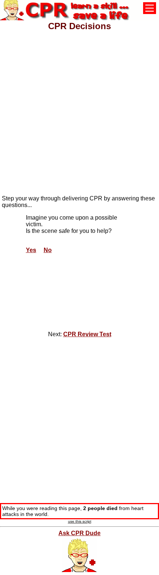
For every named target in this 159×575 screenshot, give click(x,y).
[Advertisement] (79, 110)
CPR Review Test (87, 334)
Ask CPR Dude (79, 533)
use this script (79, 521)
